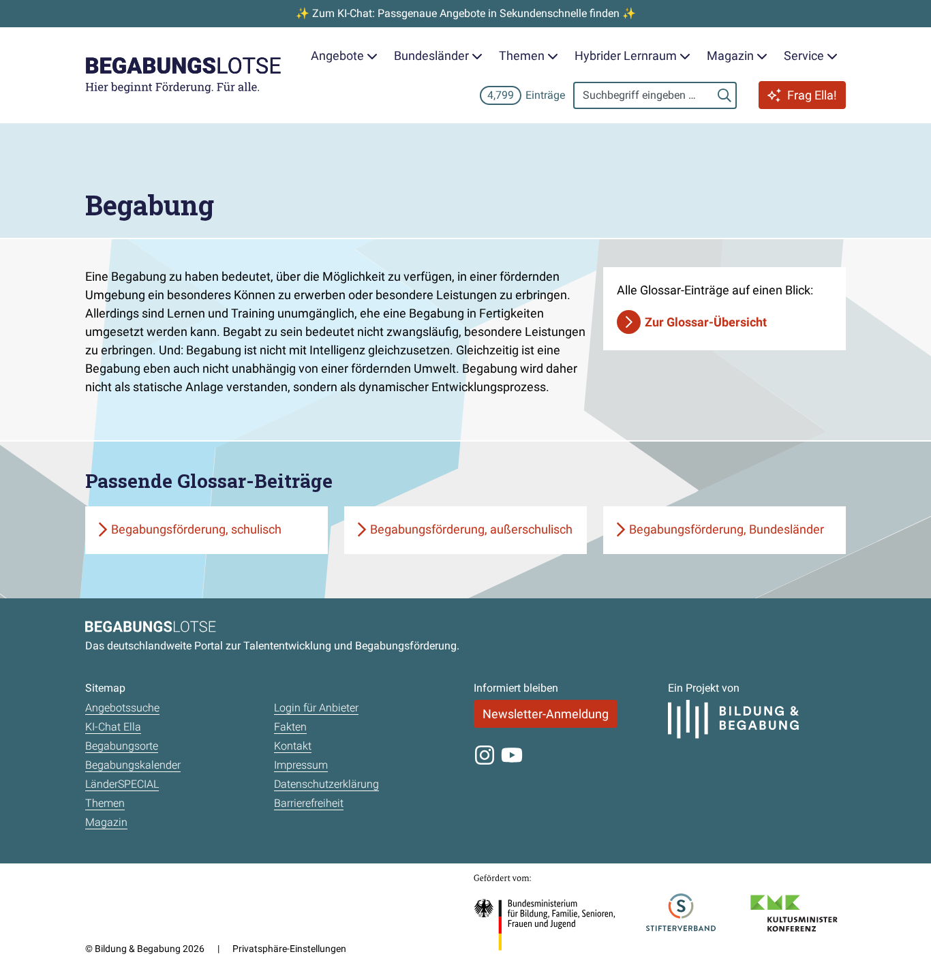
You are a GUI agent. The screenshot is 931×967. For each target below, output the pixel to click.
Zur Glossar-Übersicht (706, 322)
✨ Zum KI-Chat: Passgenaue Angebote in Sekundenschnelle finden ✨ (466, 13)
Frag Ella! (812, 95)
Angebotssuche (122, 707)
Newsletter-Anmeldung (546, 714)
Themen (105, 803)
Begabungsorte (121, 745)
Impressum (301, 764)
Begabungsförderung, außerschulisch (471, 529)
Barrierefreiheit (309, 803)
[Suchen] (724, 95)
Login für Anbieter (316, 707)
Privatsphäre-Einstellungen (289, 948)
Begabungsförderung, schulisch (196, 529)
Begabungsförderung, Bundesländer (726, 529)
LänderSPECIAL (122, 784)
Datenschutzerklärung (326, 784)
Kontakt (292, 745)
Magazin (106, 822)
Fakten (290, 726)
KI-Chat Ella (113, 726)
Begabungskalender (133, 764)
